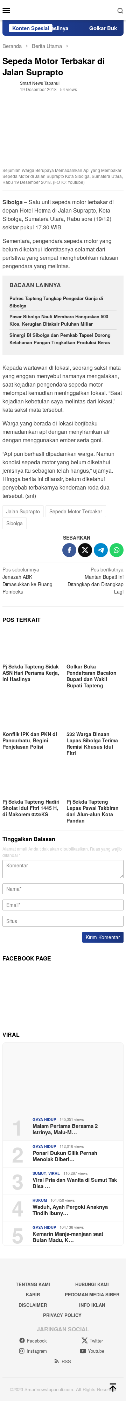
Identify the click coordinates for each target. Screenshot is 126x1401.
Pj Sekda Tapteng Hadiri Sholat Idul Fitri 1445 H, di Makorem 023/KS (30, 808)
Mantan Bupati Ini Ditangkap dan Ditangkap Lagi (96, 580)
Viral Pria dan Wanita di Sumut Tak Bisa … (75, 1183)
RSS (66, 1361)
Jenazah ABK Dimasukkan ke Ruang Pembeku (27, 580)
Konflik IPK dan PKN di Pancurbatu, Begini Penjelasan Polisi (29, 740)
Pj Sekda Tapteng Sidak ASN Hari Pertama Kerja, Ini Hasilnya (30, 672)
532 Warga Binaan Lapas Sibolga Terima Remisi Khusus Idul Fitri (92, 743)
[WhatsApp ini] (117, 550)
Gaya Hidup (44, 1119)
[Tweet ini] (85, 550)
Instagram (37, 1350)
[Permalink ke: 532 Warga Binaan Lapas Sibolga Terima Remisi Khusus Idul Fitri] (95, 713)
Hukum (40, 1200)
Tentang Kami (33, 1284)
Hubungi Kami (92, 1284)
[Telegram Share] (101, 550)
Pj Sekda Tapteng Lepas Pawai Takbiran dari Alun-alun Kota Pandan (92, 811)
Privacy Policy (62, 1315)
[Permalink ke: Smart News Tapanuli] (9, 85)
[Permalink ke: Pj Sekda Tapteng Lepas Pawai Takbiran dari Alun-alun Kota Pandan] (95, 781)
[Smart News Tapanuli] (63, 9)
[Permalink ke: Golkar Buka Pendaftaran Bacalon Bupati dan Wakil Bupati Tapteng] (95, 645)
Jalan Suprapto (23, 511)
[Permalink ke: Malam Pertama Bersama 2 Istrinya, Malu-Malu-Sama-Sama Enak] (63, 1077)
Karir (33, 1294)
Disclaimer (33, 1305)
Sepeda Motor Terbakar (75, 511)
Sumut (39, 1173)
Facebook (37, 1340)
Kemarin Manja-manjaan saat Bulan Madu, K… (68, 1236)
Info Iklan (92, 1305)
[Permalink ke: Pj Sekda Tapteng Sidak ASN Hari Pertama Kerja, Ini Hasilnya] (30, 645)
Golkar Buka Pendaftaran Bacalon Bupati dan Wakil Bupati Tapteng (91, 676)
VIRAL (54, 1173)
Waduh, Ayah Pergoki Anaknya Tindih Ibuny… (70, 1210)
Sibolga (14, 523)
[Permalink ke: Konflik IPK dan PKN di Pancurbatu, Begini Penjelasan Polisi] (30, 713)
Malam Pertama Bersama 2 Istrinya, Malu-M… (65, 1129)
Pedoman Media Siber (92, 1294)
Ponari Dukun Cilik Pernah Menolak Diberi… (65, 1156)
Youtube (96, 1350)
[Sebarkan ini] (69, 550)
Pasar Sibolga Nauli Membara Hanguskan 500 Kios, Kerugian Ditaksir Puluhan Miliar (58, 320)
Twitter (96, 1340)
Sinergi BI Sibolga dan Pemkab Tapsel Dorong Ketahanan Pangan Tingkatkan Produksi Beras (60, 339)
